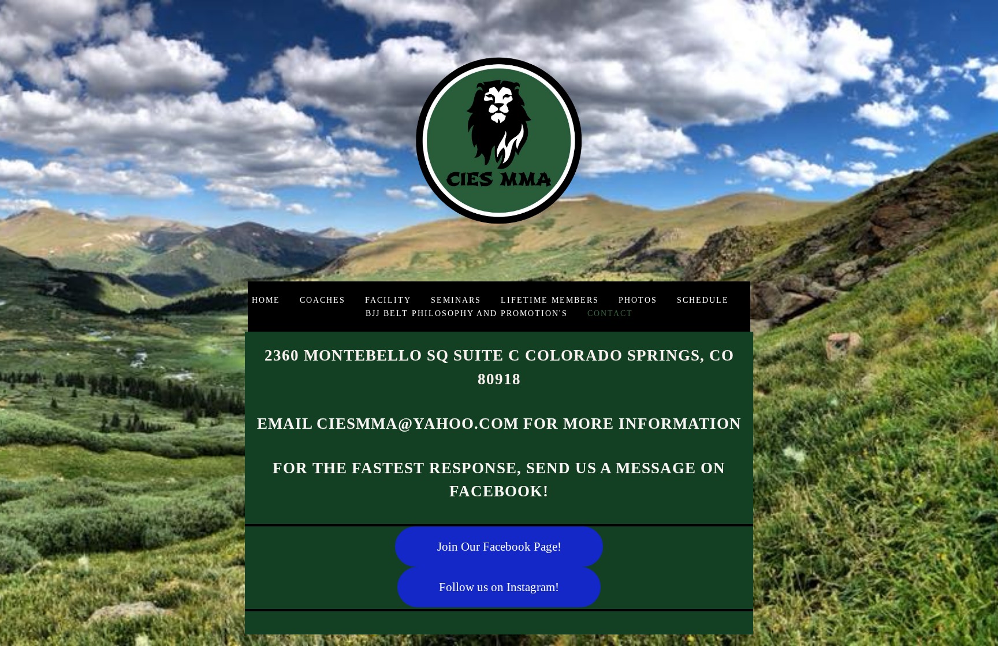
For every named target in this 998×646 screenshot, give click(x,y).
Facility (388, 300)
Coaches (322, 300)
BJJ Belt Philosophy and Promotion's (467, 313)
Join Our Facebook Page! (499, 546)
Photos (638, 300)
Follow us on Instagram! (499, 586)
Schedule (703, 300)
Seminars (456, 300)
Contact (610, 313)
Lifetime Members (550, 300)
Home (266, 300)
